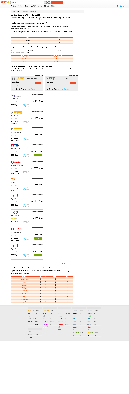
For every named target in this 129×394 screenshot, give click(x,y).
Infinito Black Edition (17, 165)
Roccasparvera (24, 299)
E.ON (80, 327)
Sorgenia (81, 310)
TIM (56, 58)
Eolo (36, 331)
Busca (24, 296)
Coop (80, 318)
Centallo (24, 281)
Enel (80, 315)
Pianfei (24, 302)
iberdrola (81, 332)
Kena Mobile (25, 58)
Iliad (65, 310)
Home (13, 11)
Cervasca (24, 278)
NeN (80, 335)
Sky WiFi (51, 324)
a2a (80, 329)
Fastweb (25, 57)
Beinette (24, 287)
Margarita (24, 288)
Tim (36, 313)
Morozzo (24, 293)
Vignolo (24, 282)
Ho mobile (67, 315)
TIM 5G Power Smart (17, 149)
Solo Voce (14, 182)
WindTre (56, 57)
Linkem (36, 334)
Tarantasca (24, 285)
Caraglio (24, 284)
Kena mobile (67, 313)
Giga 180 (13, 249)
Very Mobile (25, 61)
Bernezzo (24, 290)
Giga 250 (13, 199)
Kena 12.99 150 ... (32, 78)
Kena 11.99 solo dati (16, 115)
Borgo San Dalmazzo (24, 294)
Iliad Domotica (15, 215)
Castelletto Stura (24, 279)
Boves (24, 298)
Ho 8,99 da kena (15, 99)
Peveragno (24, 301)
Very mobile (67, 329)
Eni (80, 313)
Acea (80, 321)
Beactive (37, 318)
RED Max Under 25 (16, 232)
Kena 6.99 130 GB (16, 132)
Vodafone (56, 60)
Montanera (24, 291)
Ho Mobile (25, 60)
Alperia (80, 324)
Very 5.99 (68, 78)
